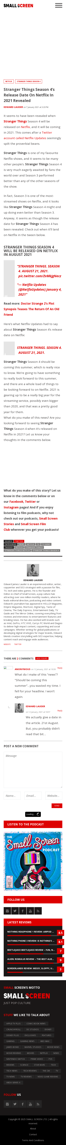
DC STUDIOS (33, 1029)
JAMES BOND (12, 1047)
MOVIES (30, 1053)
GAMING (10, 1041)
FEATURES (46, 1035)
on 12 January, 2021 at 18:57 (38, 712)
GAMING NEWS (27, 1041)
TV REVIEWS (26, 1076)
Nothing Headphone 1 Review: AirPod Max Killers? (33, 931)
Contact (33, 1134)
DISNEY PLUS (12, 1035)
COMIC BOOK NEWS (36, 1023)
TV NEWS (46, 544)
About (33, 1128)
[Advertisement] (33, 44)
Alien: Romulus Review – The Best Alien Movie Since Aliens (33, 959)
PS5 (50, 1059)
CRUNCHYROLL (13, 1029)
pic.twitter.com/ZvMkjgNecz (39, 276)
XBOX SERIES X (13, 1082)
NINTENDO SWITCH (15, 1059)
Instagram (11, 507)
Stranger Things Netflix (17, 550)
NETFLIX (8, 81)
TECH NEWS (11, 1070)
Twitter (30, 502)
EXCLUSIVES (30, 1035)
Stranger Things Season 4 (28, 81)
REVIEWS (10, 1065)
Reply (60, 668)
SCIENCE (24, 1065)
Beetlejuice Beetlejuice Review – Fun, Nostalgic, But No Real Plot (33, 949)
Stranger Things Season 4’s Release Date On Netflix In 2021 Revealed (29, 95)
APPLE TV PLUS (13, 1023)
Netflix (25, 127)
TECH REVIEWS (30, 1070)
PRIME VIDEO (37, 1059)
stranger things (34, 547)
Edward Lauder (13, 106)
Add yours (42, 658)
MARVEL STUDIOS (33, 1047)
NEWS (21, 544)
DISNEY (48, 1029)
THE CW (46, 1070)
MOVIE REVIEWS (13, 1053)
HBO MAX (44, 1041)
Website (7, 644)
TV (38, 544)
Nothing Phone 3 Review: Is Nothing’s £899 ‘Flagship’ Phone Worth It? (33, 940)
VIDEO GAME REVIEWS (48, 1076)
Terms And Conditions (33, 1140)
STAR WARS (39, 1065)
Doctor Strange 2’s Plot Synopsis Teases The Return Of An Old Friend (31, 309)
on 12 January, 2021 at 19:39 (43, 669)
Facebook (16, 502)
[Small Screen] (18, 5)
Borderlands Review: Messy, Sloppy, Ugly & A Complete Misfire (33, 968)
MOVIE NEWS (53, 1047)
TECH (53, 1065)
